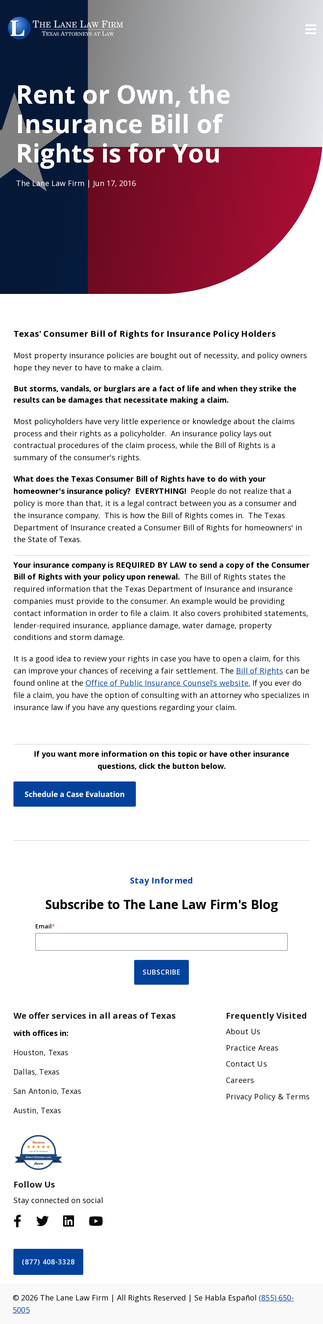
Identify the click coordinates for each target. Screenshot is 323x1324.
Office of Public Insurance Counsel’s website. (167, 683)
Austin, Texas (37, 1110)
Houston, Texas (40, 1052)
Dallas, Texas (36, 1072)
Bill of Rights (259, 671)
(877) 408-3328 (48, 1261)
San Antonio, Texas (47, 1091)
